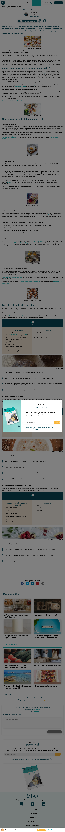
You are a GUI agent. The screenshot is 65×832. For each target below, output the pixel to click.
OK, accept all (42, 829)
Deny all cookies (51, 829)
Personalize (60, 829)
